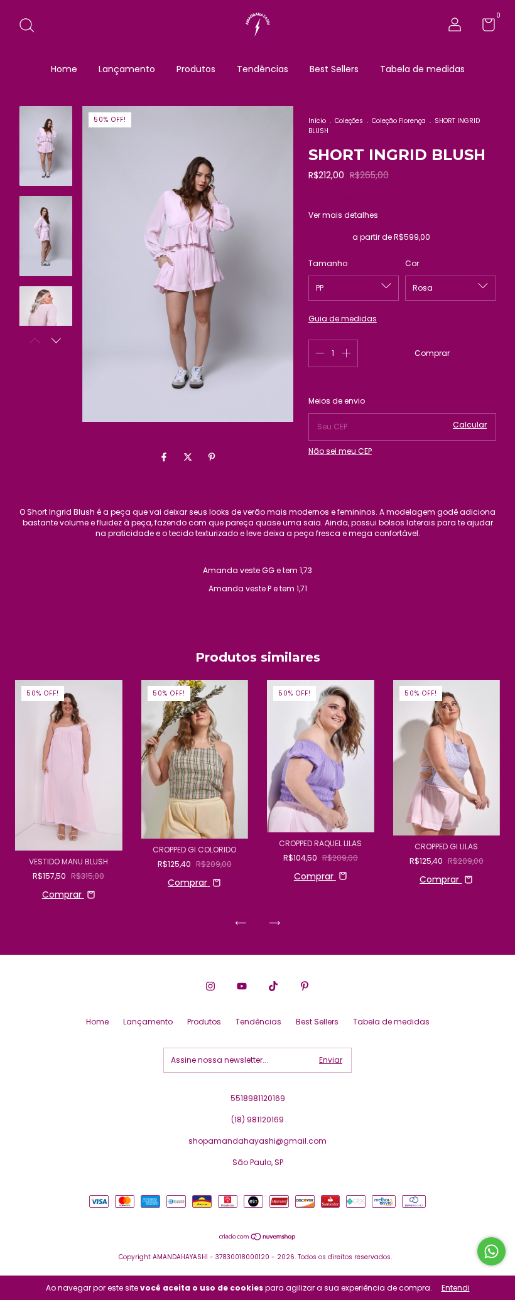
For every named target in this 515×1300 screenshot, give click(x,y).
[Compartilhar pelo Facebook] (165, 457)
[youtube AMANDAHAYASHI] (242, 986)
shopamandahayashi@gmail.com (257, 1141)
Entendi (456, 1287)
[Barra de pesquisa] (31, 26)
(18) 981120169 (257, 1119)
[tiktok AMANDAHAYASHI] (273, 986)
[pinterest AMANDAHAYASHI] (305, 986)
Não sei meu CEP (340, 451)
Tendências (262, 69)
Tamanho (327, 263)
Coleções (349, 121)
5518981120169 (257, 1098)
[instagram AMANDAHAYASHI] (210, 986)
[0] (484, 27)
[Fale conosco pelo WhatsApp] (491, 1251)
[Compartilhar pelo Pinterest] (211, 457)
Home (64, 69)
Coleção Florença (399, 121)
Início (317, 121)
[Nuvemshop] (258, 1238)
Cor (412, 263)
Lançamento (127, 69)
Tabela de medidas (422, 69)
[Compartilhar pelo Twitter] (189, 457)
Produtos (195, 69)
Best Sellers (334, 69)
